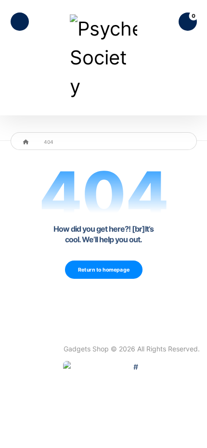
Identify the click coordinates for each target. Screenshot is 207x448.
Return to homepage (103, 269)
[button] (20, 21)
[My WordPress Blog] (103, 57)
